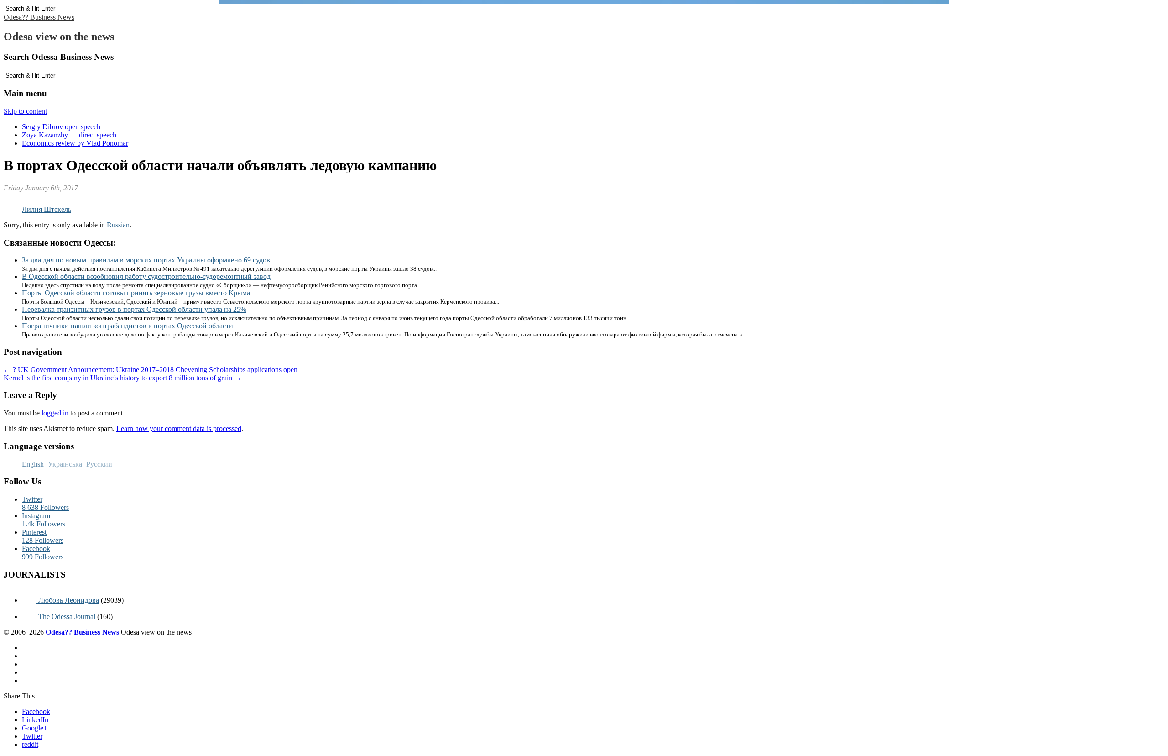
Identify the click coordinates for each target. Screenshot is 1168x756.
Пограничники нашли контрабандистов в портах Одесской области (127, 326)
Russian (118, 225)
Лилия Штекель (46, 209)
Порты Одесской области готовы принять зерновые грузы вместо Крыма (136, 293)
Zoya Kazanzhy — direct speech (69, 135)
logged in (55, 413)
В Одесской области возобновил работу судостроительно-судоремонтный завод (146, 276)
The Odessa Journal (65, 616)
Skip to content (25, 111)
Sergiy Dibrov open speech (61, 127)
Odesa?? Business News (39, 17)
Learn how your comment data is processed (178, 428)
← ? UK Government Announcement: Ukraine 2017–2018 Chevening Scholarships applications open (150, 369)
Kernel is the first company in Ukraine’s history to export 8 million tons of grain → (122, 378)
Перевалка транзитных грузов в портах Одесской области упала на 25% (134, 309)
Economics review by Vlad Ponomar (75, 143)
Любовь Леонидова (67, 600)
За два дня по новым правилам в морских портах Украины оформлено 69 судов (146, 260)
